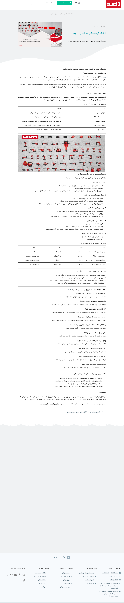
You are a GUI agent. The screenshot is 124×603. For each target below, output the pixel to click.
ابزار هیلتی (83, 412)
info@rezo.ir (114, 580)
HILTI (69, 289)
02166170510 (114, 573)
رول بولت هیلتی (65, 587)
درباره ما (43, 587)
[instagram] (24, 575)
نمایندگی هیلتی (71, 412)
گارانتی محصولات (40, 573)
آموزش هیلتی (96, 412)
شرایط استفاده (89, 580)
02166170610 (105, 573)
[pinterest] (20, 575)
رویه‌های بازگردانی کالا (87, 576)
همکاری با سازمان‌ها (40, 576)
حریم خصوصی (90, 583)
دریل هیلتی (66, 580)
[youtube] (11, 575)
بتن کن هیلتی (65, 576)
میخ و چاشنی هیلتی (64, 583)
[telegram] (24, 580)
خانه (71, 14)
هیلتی (104, 77)
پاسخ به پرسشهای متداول (86, 573)
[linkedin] (15, 575)
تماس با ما (42, 583)
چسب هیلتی (66, 573)
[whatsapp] (7, 575)
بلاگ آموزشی (42, 580)
